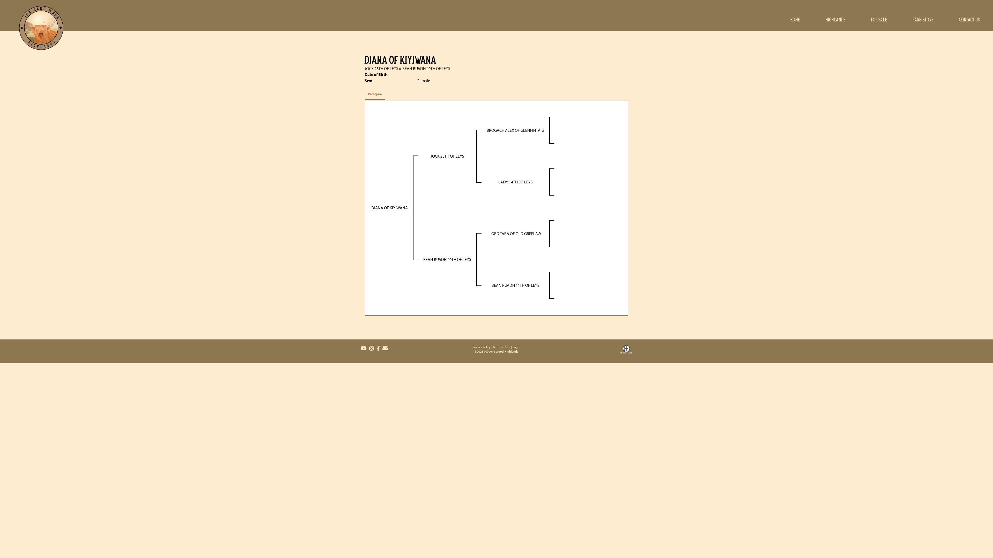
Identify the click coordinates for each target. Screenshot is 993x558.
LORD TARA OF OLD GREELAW (515, 233)
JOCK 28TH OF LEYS (381, 68)
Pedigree (375, 94)
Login (516, 347)
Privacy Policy (482, 347)
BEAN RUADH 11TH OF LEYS (515, 285)
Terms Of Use (501, 347)
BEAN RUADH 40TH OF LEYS (426, 68)
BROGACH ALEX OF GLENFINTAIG (515, 130)
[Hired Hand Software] (626, 353)
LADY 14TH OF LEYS (515, 181)
